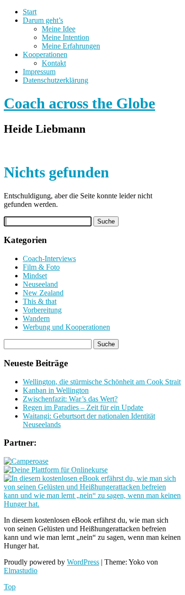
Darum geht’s (43, 20)
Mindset (35, 276)
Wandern (36, 318)
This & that (39, 301)
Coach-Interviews (49, 258)
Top (10, 587)
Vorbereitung (42, 310)
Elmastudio (20, 570)
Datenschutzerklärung (55, 80)
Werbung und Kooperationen (66, 327)
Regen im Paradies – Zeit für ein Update (83, 407)
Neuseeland (40, 284)
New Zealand (43, 293)
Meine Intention (65, 37)
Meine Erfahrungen (71, 46)
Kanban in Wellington (56, 390)
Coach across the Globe (79, 103)
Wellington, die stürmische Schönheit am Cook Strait (102, 382)
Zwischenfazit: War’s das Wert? (70, 399)
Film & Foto (41, 267)
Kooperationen (45, 54)
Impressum (39, 72)
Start (30, 12)
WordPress (83, 562)
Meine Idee (58, 29)
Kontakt (54, 63)
